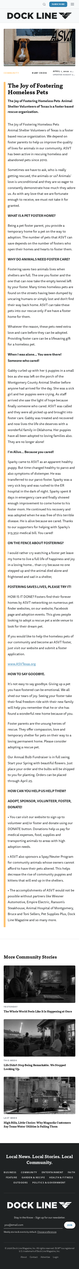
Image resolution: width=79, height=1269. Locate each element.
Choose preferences (46, 1232)
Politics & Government (49, 1182)
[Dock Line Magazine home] (39, 15)
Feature (11, 1177)
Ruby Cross (39, 72)
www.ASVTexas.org (22, 664)
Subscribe (58, 4)
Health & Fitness (61, 1177)
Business (10, 1172)
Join (69, 1225)
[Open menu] (72, 4)
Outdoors (20, 1182)
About (24, 1257)
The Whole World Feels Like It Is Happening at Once (38, 1011)
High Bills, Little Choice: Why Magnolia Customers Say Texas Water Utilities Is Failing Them (37, 1124)
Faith (71, 1172)
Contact (34, 1257)
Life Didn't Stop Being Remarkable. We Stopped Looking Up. (35, 1067)
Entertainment (52, 1172)
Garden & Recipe (33, 1177)
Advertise (45, 1257)
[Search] (44, 4)
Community (11, 72)
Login (55, 1257)
